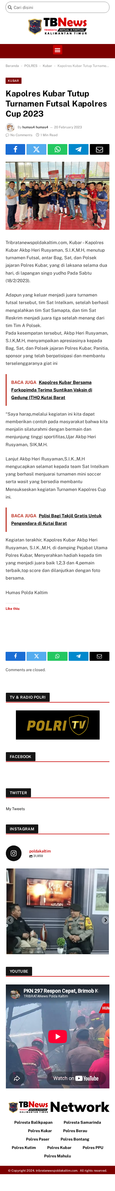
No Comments (21, 135)
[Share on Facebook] (15, 149)
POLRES (30, 66)
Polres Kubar (59, 1147)
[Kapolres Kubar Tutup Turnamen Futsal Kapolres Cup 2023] (57, 196)
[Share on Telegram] (78, 149)
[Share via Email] (99, 149)
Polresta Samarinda (82, 1122)
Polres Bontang (75, 1139)
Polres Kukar (40, 1131)
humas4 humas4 (35, 127)
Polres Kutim (24, 1147)
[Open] (57, 919)
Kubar (47, 66)
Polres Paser (37, 1139)
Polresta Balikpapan (33, 1122)
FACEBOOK (21, 756)
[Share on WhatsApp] (57, 149)
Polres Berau (75, 1131)
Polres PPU (93, 1147)
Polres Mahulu (57, 1156)
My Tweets (15, 809)
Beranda (12, 66)
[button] (57, 49)
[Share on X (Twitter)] (36, 149)
